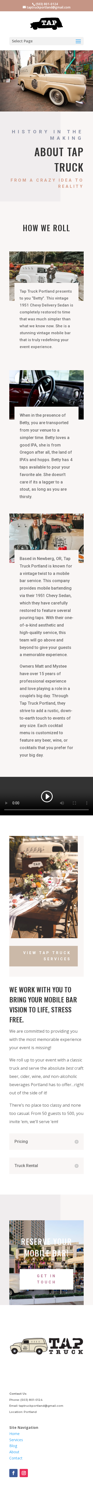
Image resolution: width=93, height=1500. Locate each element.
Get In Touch (46, 1279)
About (14, 1451)
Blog (13, 1445)
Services (16, 1439)
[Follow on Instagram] (24, 1473)
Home (14, 1433)
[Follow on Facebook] (13, 1473)
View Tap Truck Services (47, 956)
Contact (15, 1458)
